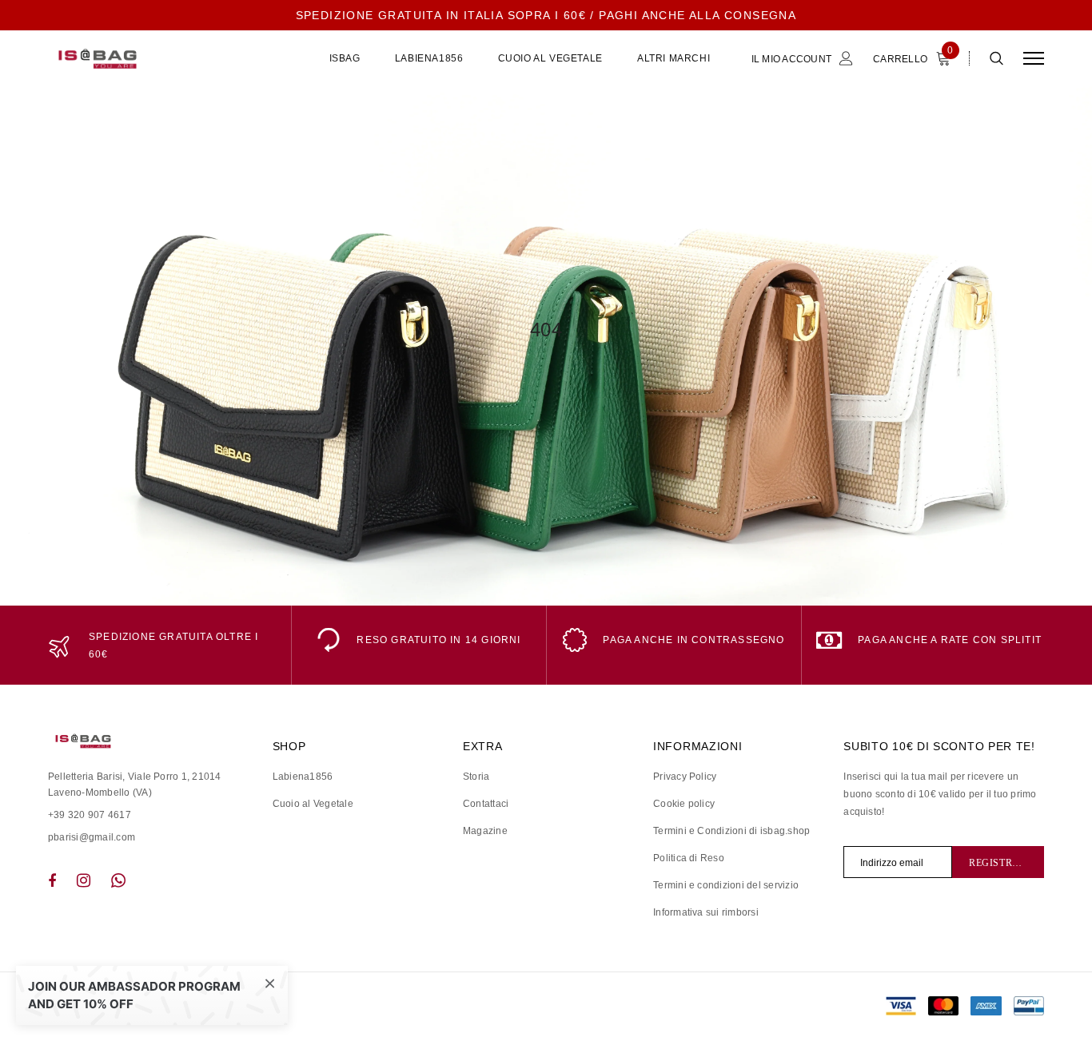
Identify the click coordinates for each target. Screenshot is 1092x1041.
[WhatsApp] (118, 880)
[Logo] (168, 59)
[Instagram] (83, 880)
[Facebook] (52, 880)
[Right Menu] (1033, 59)
